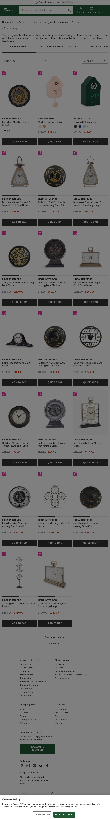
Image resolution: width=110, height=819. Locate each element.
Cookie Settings (42, 814)
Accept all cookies (64, 814)
